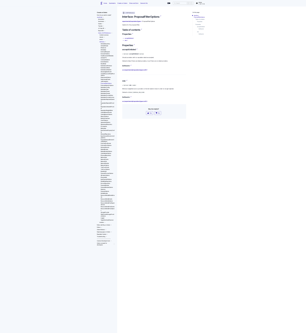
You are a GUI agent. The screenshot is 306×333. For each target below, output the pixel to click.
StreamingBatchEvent (106, 71)
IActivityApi (103, 49)
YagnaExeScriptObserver (107, 220)
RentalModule (104, 193)
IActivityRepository (105, 43)
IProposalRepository (106, 155)
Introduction (101, 19)
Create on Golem (122, 3)
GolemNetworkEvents (106, 112)
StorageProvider (105, 212)
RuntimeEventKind (105, 67)
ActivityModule (104, 45)
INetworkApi (104, 157)
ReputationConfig (105, 87)
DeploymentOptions (106, 77)
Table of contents (199, 19)
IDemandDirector (105, 147)
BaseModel (103, 171)
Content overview (104, 35)
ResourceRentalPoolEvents (107, 206)
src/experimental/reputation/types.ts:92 (134, 101)
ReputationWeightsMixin (107, 110)
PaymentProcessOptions (107, 173)
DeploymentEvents (105, 79)
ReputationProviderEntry (107, 95)
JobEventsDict (104, 81)
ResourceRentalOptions (107, 201)
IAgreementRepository (106, 124)
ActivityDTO (104, 57)
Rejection (103, 189)
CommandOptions (105, 59)
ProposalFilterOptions (106, 83)
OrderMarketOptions (106, 153)
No (159, 113)
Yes (151, 113)
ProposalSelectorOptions (107, 85)
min (126, 40)
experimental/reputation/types (131, 21)
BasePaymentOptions (106, 179)
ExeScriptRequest (105, 51)
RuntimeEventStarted (106, 69)
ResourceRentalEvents (106, 199)
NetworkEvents (104, 159)
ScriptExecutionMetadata (107, 55)
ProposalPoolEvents (106, 143)
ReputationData (104, 89)
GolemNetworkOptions (106, 114)
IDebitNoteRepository (106, 181)
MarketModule (104, 149)
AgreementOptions (105, 122)
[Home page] (101, 3)
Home (105, 3)
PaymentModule (105, 185)
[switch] (168, 3)
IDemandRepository (106, 134)
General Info (144, 3)
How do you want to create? (104, 15)
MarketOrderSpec (105, 118)
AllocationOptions (105, 175)
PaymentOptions (105, 191)
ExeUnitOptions (104, 61)
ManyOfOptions (105, 116)
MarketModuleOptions (106, 151)
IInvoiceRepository (105, 183)
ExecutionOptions (105, 53)
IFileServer (103, 47)
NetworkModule (105, 163)
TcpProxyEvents (105, 167)
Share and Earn (133, 3)
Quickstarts (112, 3)
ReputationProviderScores (107, 97)
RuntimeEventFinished (106, 65)
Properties (199, 21)
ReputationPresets (105, 93)
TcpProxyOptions (105, 169)
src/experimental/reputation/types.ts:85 (134, 70)
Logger (102, 218)
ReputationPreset (105, 91)
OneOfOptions (104, 120)
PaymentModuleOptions (107, 187)
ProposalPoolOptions (106, 145)
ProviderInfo (104, 126)
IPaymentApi (104, 177)
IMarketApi (103, 128)
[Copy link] (160, 15)
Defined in (201, 29)
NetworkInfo (104, 161)
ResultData (103, 63)
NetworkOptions (105, 165)
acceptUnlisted (129, 38)
